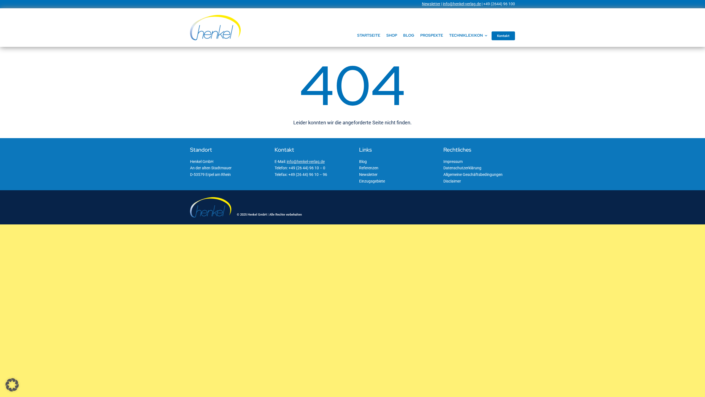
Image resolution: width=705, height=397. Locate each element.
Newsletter (431, 4)
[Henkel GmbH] (215, 17)
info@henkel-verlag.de (462, 4)
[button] (12, 385)
